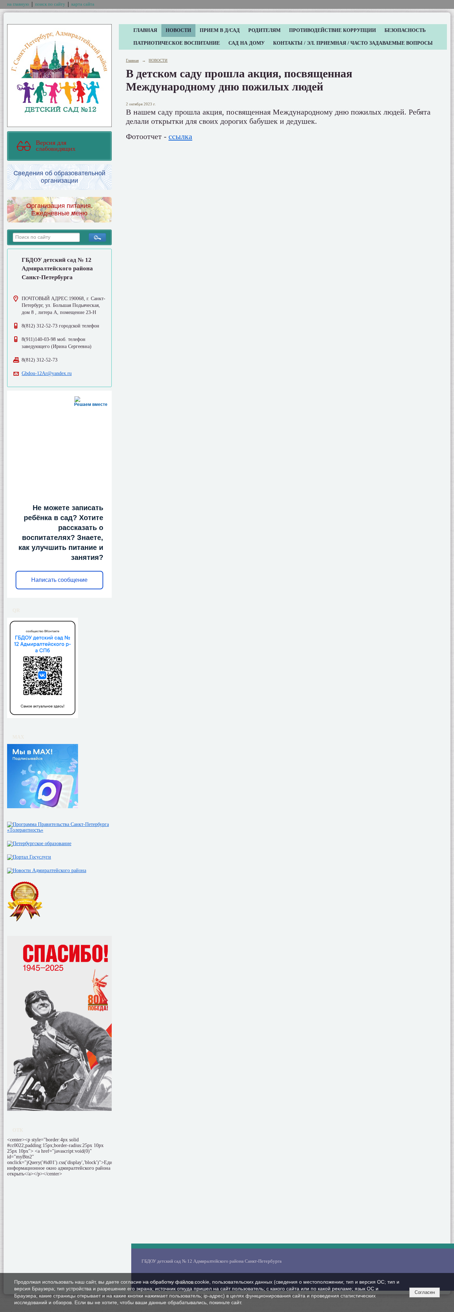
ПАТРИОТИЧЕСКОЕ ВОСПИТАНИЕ (176, 43)
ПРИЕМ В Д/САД (220, 30)
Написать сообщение (59, 580)
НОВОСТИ (178, 30)
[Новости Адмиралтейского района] (46, 869)
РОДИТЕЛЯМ (264, 30)
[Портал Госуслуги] (29, 855)
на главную (18, 4)
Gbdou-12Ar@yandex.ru (47, 373)
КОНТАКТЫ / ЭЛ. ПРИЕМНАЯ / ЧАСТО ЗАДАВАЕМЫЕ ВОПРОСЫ (353, 43)
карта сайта (82, 4)
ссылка (180, 136)
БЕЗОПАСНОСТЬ (405, 30)
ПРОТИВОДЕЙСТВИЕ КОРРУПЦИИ (332, 30)
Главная (132, 60)
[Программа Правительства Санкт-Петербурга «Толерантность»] (59, 825)
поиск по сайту (50, 4)
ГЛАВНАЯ (145, 30)
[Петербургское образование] (39, 842)
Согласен (425, 1292)
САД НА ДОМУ (246, 43)
